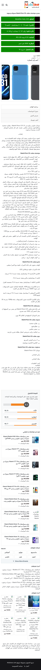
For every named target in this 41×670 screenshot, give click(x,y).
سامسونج (34, 552)
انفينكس (36, 147)
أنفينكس (7, 552)
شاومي (30, 138)
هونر (20, 557)
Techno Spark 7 (29, 374)
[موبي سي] (31, 5)
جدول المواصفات (33, 111)
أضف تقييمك (34, 120)
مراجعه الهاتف (34, 107)
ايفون (34, 557)
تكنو (7, 145)
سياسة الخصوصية (17, 666)
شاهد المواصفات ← (23, 443)
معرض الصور (34, 115)
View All (3, 548)
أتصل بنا (26, 666)
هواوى (20, 552)
